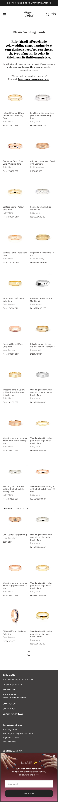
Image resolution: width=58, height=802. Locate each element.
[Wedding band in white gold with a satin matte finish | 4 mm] (42, 374)
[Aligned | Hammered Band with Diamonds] (42, 145)
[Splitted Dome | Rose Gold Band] (15, 237)
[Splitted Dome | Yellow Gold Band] (15, 191)
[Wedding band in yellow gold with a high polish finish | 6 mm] (42, 615)
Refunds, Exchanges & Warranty (18, 733)
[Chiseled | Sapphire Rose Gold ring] (15, 615)
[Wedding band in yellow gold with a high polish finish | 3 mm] (42, 422)
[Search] (48, 15)
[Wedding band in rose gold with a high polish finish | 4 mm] (15, 567)
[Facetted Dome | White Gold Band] (42, 283)
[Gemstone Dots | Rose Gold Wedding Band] (15, 145)
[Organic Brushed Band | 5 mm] (42, 237)
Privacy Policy (9, 741)
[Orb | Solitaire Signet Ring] (15, 519)
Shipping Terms (10, 729)
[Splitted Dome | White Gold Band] (42, 191)
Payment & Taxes (11, 737)
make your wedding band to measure (24, 67)
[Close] (54, 756)
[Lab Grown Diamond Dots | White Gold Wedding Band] (42, 97)
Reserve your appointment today (33, 79)
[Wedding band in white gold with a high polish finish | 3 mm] (15, 471)
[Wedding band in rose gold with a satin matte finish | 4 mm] (15, 422)
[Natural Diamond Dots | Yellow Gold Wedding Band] (15, 97)
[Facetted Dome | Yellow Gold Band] (15, 283)
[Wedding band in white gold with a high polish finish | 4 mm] (42, 519)
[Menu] (4, 15)
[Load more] (29, 653)
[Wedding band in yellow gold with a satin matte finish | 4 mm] (15, 374)
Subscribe (29, 793)
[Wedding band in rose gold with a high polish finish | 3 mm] (42, 471)
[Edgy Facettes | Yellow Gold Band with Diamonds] (42, 328)
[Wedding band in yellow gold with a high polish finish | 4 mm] (42, 567)
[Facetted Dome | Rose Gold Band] (15, 328)
